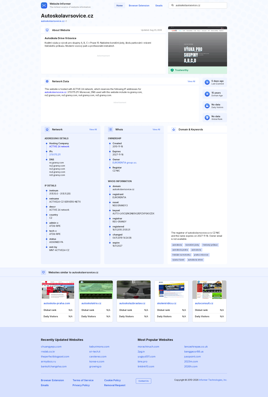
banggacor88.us (193, 351)
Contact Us (143, 381)
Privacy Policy (81, 385)
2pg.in (141, 351)
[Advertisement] (103, 64)
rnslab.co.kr (48, 351)
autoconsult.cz (204, 303)
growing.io (95, 366)
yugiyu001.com (146, 356)
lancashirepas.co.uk (196, 346)
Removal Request (114, 385)
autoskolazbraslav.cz (132, 303)
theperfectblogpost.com (55, 356)
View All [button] (191, 81)
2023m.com (191, 361)
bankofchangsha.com (54, 366)
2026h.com (190, 366)
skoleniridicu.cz (166, 303)
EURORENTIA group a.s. (125, 162)
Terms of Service (83, 380)
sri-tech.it (94, 351)
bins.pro (142, 361)
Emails (159, 5)
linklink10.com (146, 366)
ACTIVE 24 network (59, 146)
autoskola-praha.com (57, 303)
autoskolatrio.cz (91, 303)
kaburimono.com (99, 346)
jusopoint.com (192, 356)
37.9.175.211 (54, 154)
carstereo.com (97, 356)
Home (119, 5)
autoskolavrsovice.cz (53, 21)
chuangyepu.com (51, 346)
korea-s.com (96, 361)
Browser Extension (139, 5)
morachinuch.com (148, 346)
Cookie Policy (112, 380)
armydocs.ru (48, 361)
